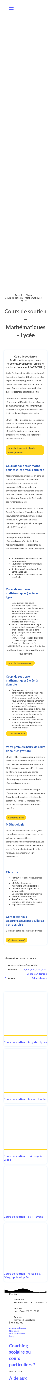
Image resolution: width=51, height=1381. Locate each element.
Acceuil (18, 295)
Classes (30, 295)
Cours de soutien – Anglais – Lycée (25, 1042)
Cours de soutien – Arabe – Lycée (25, 1099)
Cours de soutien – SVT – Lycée (23, 1216)
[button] (25, 450)
